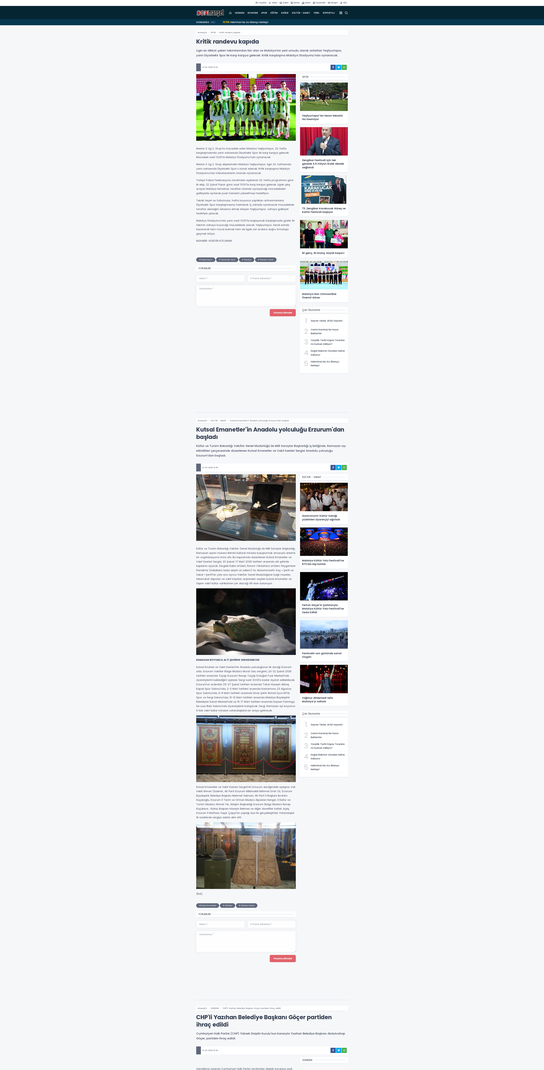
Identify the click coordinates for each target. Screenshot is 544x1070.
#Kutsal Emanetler (207, 905)
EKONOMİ (253, 12)
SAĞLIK (285, 12)
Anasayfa (202, 32)
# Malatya (246, 259)
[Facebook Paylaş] (333, 67)
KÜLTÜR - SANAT (301, 12)
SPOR (264, 12)
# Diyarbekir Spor (227, 259)
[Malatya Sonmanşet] (210, 12)
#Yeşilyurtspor (205, 259)
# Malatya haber (266, 259)
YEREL (316, 12)
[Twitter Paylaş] (338, 67)
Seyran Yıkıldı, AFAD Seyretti (242, 22)
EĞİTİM (274, 12)
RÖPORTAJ (329, 12)
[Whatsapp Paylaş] (344, 67)
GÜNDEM (239, 12)
